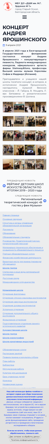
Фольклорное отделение (14, 320)
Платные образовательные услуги (19, 254)
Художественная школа (15, 330)
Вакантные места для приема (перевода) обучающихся (22, 262)
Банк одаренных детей (14, 377)
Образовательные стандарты (16, 237)
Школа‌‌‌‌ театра (10, 334)
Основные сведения (12, 219)
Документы (8, 229)
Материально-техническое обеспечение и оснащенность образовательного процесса (23, 248)
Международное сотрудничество (19, 282)
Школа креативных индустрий (18, 341)
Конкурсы (7, 380)
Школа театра (10, 268)
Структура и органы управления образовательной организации (18, 224)
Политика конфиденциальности (24, 440)
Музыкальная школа (13, 290)
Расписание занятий (12, 353)
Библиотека (8, 365)
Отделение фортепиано (14, 294)
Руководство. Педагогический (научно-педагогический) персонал (21, 242)
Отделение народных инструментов (20, 302)
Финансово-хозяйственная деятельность (22, 258)
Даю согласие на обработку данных (24, 437)
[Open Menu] (24, 17)
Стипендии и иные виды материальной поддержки (21, 273)
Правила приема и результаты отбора (20, 357)
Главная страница (11, 215)
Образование (9, 233)
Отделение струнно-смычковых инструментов (24, 298)
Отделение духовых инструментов (19, 305)
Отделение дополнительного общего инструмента (20, 314)
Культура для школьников (15, 373)
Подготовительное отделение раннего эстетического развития (21, 324)
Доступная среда (11, 278)
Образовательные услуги (14, 350)
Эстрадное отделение (13, 309)
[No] (45, 416)
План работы (9, 361)
